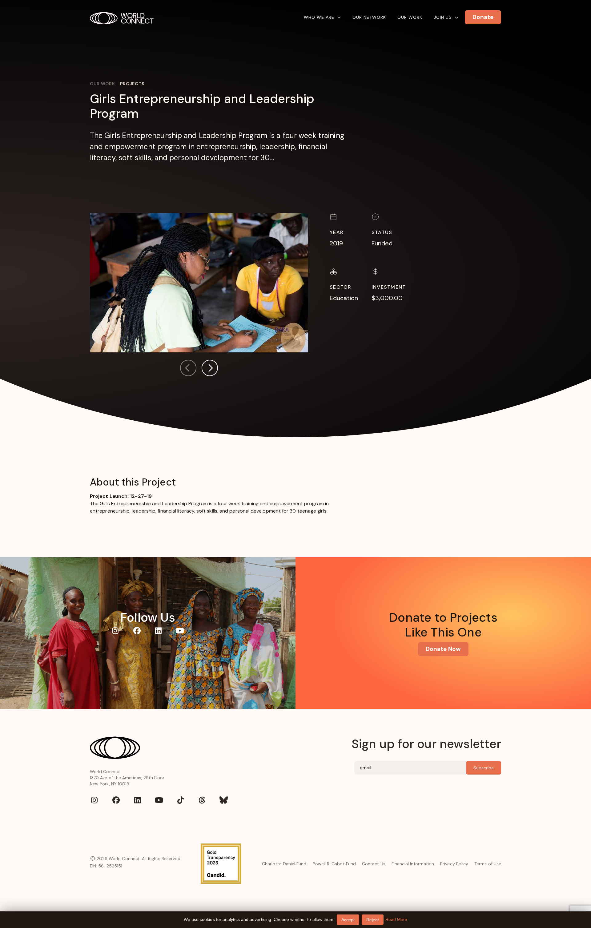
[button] (209, 369)
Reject (372, 919)
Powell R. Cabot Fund (334, 864)
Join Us (443, 17)
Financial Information (413, 864)
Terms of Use (487, 864)
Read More (396, 919)
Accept (348, 919)
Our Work (409, 17)
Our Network (369, 17)
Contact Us (373, 864)
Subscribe (483, 768)
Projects (132, 83)
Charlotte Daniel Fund (284, 864)
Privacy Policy (454, 864)
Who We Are (319, 17)
